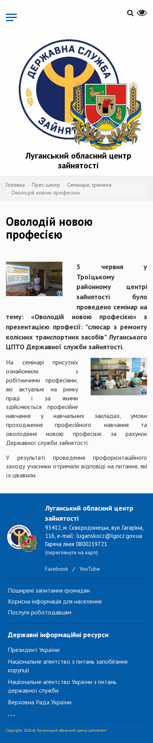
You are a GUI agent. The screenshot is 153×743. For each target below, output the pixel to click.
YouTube (89, 568)
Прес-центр (46, 184)
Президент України (34, 650)
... (11, 711)
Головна (15, 184)
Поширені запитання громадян (49, 590)
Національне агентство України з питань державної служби (62, 686)
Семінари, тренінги (89, 184)
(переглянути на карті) (71, 552)
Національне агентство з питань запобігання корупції (68, 665)
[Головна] (78, 93)
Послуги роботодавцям (39, 612)
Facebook (56, 568)
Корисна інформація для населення (55, 601)
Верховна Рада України (39, 702)
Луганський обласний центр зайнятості (78, 160)
